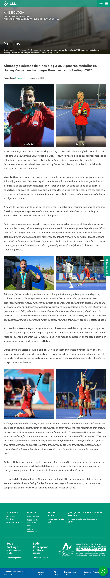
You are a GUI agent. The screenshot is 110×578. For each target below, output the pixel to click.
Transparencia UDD (70, 573)
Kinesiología (9, 50)
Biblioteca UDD (42, 573)
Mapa (18, 558)
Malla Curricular (33, 516)
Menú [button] (101, 3)
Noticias (22, 50)
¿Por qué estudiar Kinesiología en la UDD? (85, 514)
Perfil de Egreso (12, 522)
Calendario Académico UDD (93, 573)
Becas (29, 526)
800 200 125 (18, 572)
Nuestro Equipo (52, 514)
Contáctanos (107, 266)
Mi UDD (56, 573)
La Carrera (12, 513)
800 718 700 (9, 574)
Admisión (32, 513)
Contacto (10, 558)
